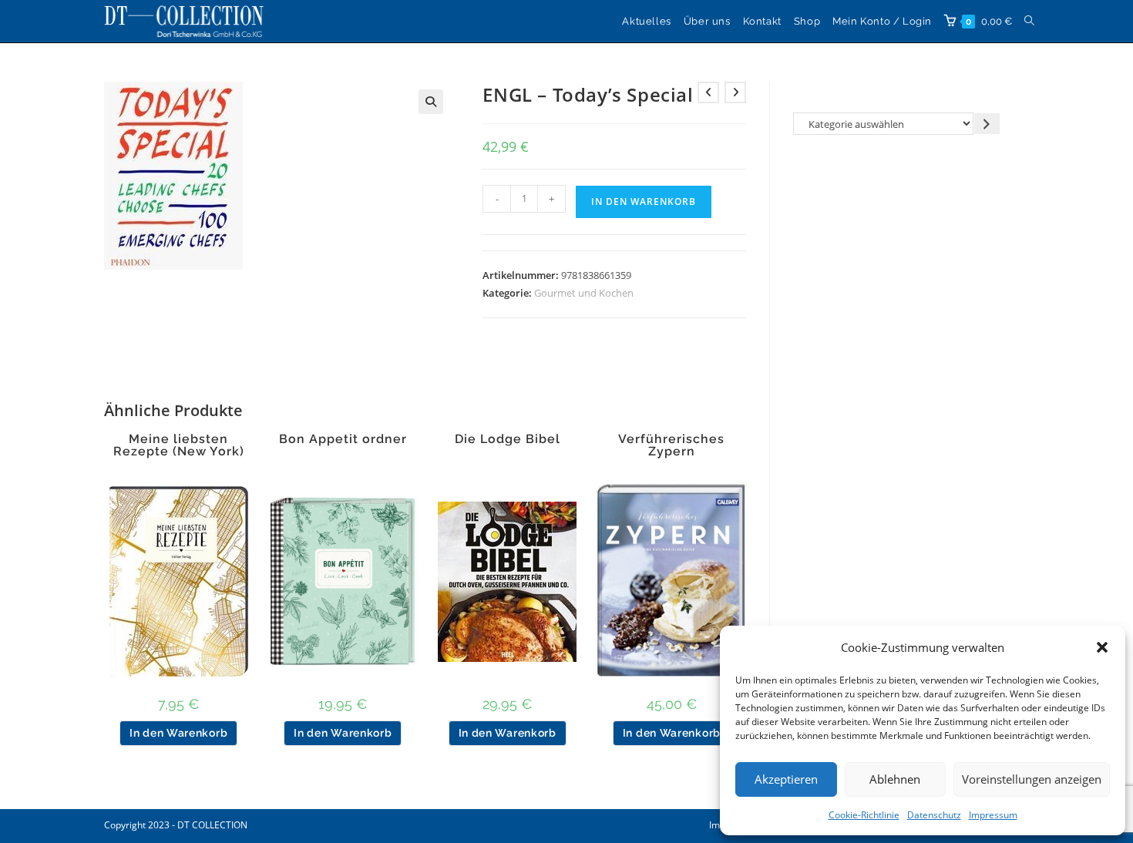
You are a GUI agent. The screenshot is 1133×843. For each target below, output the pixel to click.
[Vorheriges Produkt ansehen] (708, 92)
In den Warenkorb (643, 201)
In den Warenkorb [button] (178, 733)
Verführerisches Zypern (671, 445)
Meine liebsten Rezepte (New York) (178, 445)
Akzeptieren (786, 779)
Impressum (993, 814)
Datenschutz (934, 814)
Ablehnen (894, 779)
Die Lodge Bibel (507, 439)
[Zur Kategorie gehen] (986, 124)
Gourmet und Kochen (584, 293)
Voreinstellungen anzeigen (1031, 779)
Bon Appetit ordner (343, 439)
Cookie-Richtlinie (864, 814)
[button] (1102, 647)
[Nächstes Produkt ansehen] (735, 92)
